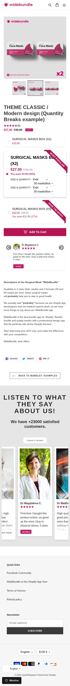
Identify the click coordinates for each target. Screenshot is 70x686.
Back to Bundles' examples (37, 375)
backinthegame (29, 675)
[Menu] (64, 4)
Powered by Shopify (46, 675)
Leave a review (35, 440)
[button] (8, 247)
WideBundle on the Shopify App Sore (27, 581)
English (25, 652)
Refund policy (14, 599)
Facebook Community (19, 572)
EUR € (43, 652)
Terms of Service (16, 590)
